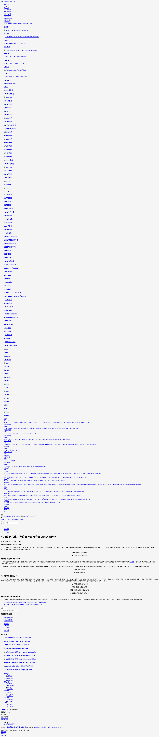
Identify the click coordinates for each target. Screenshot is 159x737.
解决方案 (6, 631)
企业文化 (10, 696)
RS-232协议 (10, 685)
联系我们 (6, 697)
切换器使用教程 (8, 617)
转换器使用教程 (8, 619)
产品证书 (10, 706)
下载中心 (6, 682)
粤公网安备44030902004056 (54, 727)
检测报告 (10, 689)
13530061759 (4, 709)
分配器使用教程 (8, 621)
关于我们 (6, 690)
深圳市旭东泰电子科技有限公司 (16, 727)
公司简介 (10, 692)
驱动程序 (10, 683)
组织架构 (10, 694)
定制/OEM (10, 701)
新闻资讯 (6, 530)
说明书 (9, 687)
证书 (5, 703)
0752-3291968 (4, 718)
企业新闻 (6, 629)
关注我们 (10, 699)
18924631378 (4, 719)
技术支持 (6, 532)
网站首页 (6, 4)
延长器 (132, 562)
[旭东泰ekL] (79, 1)
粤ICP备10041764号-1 (40, 727)
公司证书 (10, 704)
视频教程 (6, 625)
